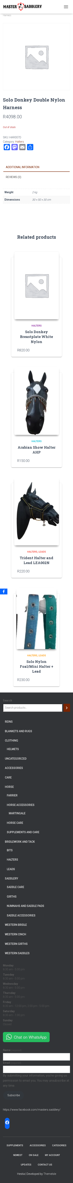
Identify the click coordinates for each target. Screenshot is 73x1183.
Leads (42, 551)
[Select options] (54, 460)
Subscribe (13, 1095)
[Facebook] (3, 591)
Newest (17, 1155)
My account (52, 1155)
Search (7, 700)
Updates (26, 1164)
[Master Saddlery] (24, 7)
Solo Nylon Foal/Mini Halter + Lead (36, 666)
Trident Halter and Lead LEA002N (36, 560)
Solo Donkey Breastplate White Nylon (36, 336)
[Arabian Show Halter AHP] (36, 401)
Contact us (45, 1164)
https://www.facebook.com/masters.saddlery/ (32, 1109)
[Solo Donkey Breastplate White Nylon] (36, 285)
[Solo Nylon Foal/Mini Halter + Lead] (36, 618)
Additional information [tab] (22, 167)
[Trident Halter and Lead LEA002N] (36, 511)
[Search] (66, 708)
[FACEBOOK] (7, 1122)
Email (12, 1062)
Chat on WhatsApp (30, 1037)
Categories (59, 1145)
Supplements (15, 1145)
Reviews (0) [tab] (13, 177)
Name (12, 1050)
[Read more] (54, 350)
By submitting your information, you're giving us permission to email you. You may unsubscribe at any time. (36, 1080)
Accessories (38, 1145)
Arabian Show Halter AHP (36, 450)
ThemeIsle (49, 1173)
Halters (19, 141)
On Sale (34, 1155)
